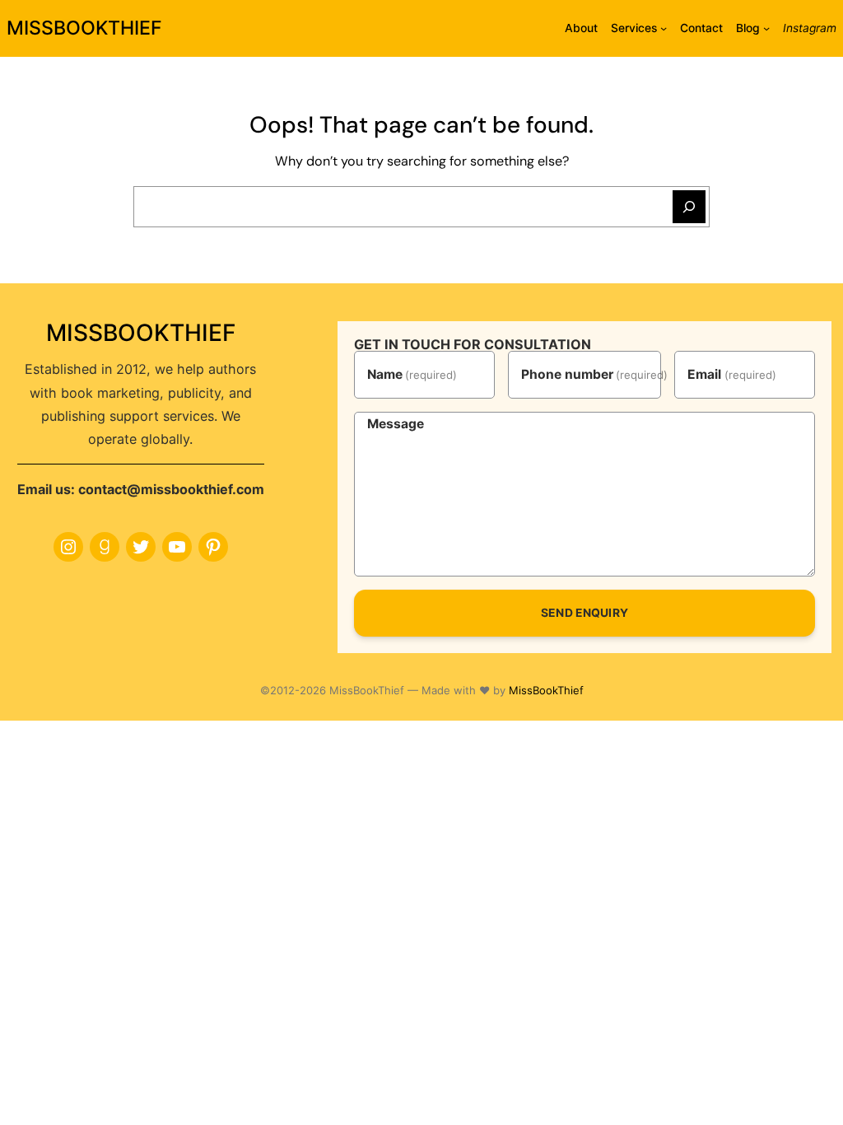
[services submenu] (663, 28)
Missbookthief (84, 28)
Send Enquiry (584, 612)
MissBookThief (546, 690)
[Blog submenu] (766, 28)
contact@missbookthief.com (171, 489)
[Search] (689, 206)
